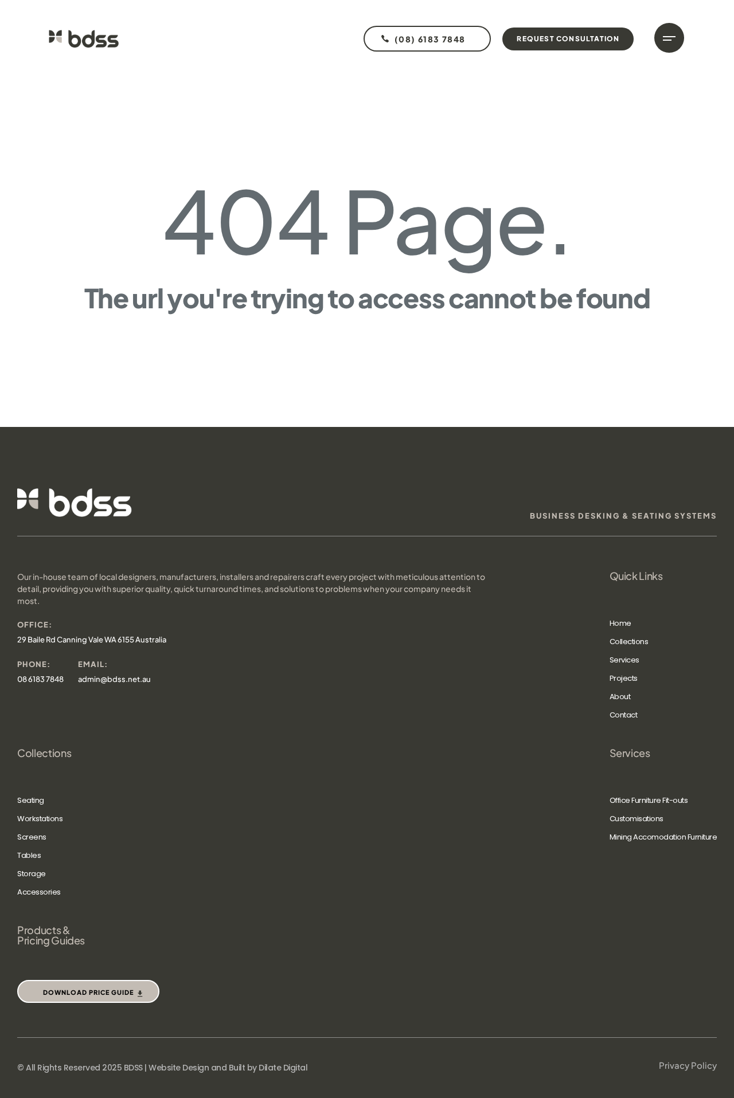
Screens (31, 837)
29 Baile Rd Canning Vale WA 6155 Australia (91, 639)
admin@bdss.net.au (114, 679)
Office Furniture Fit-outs (649, 800)
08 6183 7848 (40, 679)
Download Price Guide (88, 992)
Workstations (40, 818)
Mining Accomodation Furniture (663, 837)
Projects (624, 678)
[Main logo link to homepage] (84, 39)
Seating (30, 800)
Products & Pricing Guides (51, 935)
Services (624, 659)
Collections (629, 641)
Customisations (636, 818)
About (620, 696)
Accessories (39, 892)
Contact (624, 714)
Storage (31, 873)
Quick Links (636, 576)
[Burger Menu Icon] (669, 38)
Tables (29, 855)
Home (620, 623)
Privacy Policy (688, 1065)
